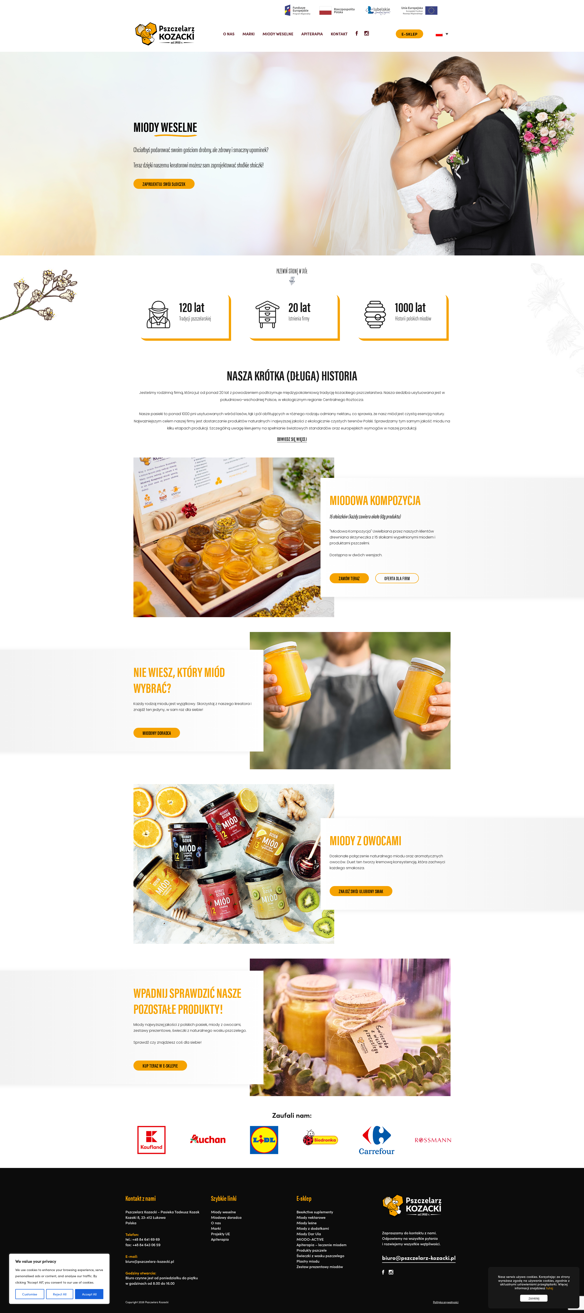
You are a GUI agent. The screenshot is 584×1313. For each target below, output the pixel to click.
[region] (59, 1279)
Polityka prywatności (446, 1302)
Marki (248, 33)
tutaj (549, 1288)
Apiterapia (312, 33)
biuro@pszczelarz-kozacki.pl (419, 1257)
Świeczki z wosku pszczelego (320, 1255)
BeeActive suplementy (315, 1211)
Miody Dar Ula (309, 1233)
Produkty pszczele (312, 1250)
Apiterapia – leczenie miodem (322, 1244)
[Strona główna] (164, 34)
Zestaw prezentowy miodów (320, 1266)
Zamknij (534, 1298)
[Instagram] (366, 33)
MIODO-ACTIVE (310, 1239)
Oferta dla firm (397, 578)
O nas (229, 33)
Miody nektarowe (311, 1217)
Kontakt (339, 33)
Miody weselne (278, 33)
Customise (29, 1294)
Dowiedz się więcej (292, 438)
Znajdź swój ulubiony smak (361, 890)
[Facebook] (357, 33)
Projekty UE (220, 1233)
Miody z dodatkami (313, 1228)
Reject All (59, 1294)
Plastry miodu (308, 1261)
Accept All (89, 1294)
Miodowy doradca (157, 732)
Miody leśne (307, 1222)
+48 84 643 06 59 (146, 1244)
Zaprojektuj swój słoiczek (164, 183)
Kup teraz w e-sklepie (160, 1065)
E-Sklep (409, 33)
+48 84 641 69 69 (146, 1239)
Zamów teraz (349, 578)
